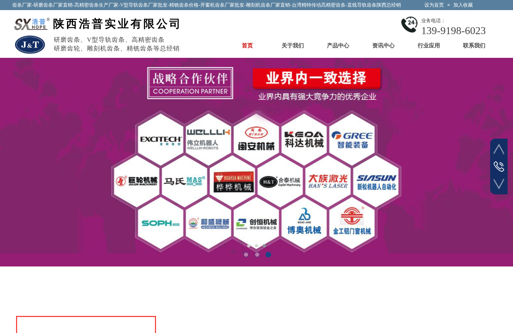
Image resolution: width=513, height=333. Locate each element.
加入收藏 (463, 5)
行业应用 (429, 45)
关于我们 (293, 45)
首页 (247, 45)
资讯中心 (383, 45)
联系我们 (474, 45)
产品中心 (338, 45)
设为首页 (434, 5)
